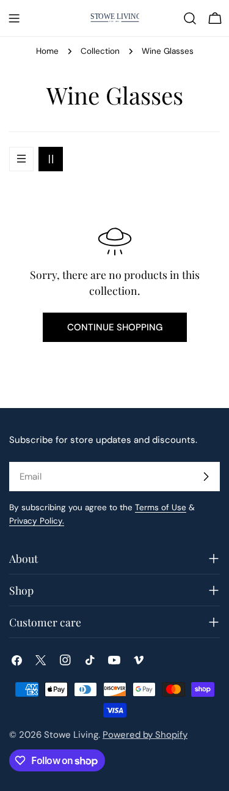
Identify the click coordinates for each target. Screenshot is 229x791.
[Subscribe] (206, 476)
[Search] (190, 18)
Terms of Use (160, 507)
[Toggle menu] (14, 18)
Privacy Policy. (36, 521)
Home (47, 51)
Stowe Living (71, 735)
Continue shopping (114, 327)
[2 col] (50, 159)
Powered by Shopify (145, 735)
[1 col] (21, 159)
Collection (100, 51)
